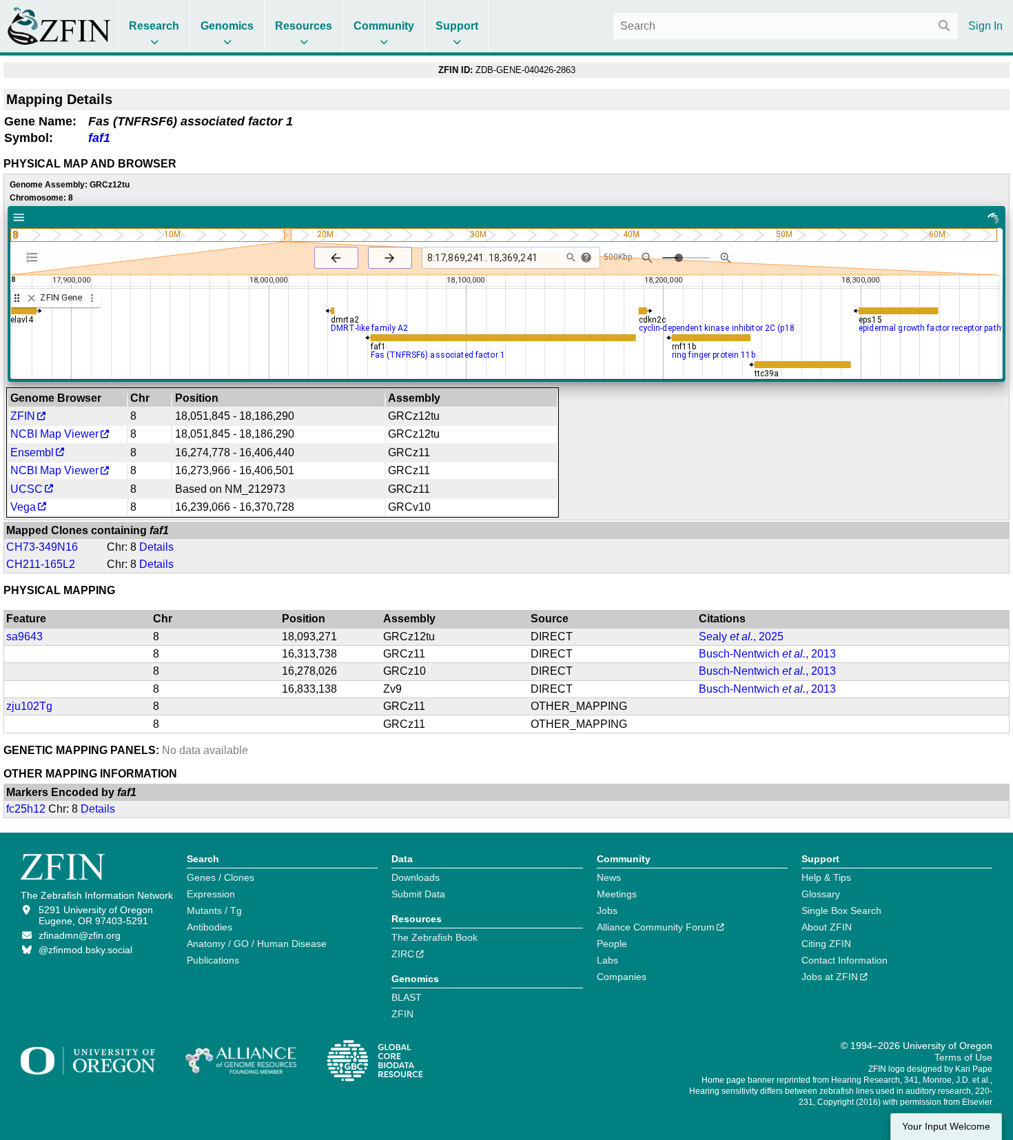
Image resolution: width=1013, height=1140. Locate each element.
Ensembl (32, 452)
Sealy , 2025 (741, 636)
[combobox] (785, 26)
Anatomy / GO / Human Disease (257, 943)
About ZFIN (826, 927)
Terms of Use (963, 1057)
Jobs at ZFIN (829, 976)
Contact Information (844, 960)
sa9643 (24, 636)
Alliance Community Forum (656, 927)
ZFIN (22, 416)
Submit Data (418, 893)
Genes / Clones (220, 877)
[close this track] (31, 298)
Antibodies (209, 927)
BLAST (406, 997)
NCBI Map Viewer (54, 434)
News (609, 877)
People (612, 943)
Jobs (607, 910)
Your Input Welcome (946, 1126)
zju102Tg (29, 706)
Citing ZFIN (826, 943)
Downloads (415, 877)
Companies (621, 976)
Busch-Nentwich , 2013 (767, 654)
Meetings (617, 893)
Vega (23, 507)
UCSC (26, 489)
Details (156, 547)
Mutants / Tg (214, 910)
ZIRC (402, 953)
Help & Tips (826, 877)
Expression (211, 893)
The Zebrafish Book (434, 937)
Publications (213, 960)
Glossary (820, 893)
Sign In (985, 26)
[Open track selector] (34, 257)
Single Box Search (841, 910)
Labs (607, 960)
